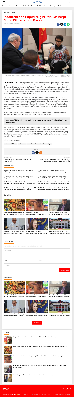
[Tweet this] (61, 24)
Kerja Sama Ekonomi (34, 144)
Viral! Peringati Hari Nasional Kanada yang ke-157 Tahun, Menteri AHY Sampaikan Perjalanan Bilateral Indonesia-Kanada (20, 188)
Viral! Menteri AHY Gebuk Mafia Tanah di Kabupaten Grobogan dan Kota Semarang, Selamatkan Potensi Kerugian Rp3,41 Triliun (52, 171)
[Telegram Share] (64, 24)
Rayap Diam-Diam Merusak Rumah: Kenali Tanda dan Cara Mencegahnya (36, 337)
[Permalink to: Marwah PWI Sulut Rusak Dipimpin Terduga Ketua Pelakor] (37, 224)
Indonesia (22, 144)
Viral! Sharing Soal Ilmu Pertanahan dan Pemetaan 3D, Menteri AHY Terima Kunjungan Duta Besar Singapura (20, 182)
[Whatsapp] (68, 24)
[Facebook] (33, 152)
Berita (5, 25)
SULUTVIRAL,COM (10, 83)
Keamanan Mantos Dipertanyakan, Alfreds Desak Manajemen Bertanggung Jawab (37, 213)
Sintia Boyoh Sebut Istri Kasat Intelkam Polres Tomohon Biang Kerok (35, 375)
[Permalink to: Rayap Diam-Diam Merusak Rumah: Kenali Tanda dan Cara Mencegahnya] (8, 340)
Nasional (9, 25)
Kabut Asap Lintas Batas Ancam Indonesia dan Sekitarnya (19, 171)
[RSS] (40, 152)
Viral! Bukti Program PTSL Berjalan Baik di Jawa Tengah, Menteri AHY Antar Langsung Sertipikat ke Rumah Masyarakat (20, 177)
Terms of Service (58, 394)
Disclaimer (37, 394)
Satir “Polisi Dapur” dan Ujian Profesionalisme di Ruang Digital (59, 232)
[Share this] (58, 24)
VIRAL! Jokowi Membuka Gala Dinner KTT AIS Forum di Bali (18, 159)
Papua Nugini (47, 144)
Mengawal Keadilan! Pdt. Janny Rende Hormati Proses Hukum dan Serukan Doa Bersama (14, 232)
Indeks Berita (46, 394)
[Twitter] (37, 152)
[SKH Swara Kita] (37, 2)
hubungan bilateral (10, 144)
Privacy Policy (27, 394)
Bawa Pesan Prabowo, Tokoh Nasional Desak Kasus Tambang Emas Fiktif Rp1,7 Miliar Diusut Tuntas (59, 213)
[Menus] (3, 2)
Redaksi (67, 394)
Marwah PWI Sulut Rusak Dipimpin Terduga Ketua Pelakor (36, 232)
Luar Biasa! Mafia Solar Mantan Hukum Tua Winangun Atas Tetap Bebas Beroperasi (14, 213)
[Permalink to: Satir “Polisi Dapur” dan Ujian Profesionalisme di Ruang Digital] (59, 224)
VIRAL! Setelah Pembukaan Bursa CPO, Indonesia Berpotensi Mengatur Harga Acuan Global (54, 159)
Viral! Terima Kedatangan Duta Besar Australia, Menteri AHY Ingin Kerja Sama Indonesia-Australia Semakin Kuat (54, 188)
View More (37, 322)
